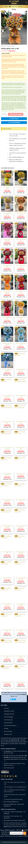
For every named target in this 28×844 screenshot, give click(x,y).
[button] (6, 6)
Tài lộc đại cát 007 (21, 473)
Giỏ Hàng (6, 728)
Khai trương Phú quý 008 (21, 318)
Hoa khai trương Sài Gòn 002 (7, 604)
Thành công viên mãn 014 (21, 214)
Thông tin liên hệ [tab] (7, 128)
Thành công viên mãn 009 (21, 266)
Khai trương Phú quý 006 (21, 448)
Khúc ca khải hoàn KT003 (7, 188)
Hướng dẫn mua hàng (9, 711)
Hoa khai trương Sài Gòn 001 (20, 604)
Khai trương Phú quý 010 (21, 292)
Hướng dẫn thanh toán (9, 714)
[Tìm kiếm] (26, 2)
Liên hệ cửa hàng (8, 731)
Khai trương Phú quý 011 (21, 630)
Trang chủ (3, 46)
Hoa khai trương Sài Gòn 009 (7, 474)
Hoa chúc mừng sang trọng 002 (21, 578)
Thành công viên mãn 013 (21, 240)
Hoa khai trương (10, 46)
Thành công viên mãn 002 (7, 422)
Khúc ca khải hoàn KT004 (7, 214)
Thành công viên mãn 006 (21, 656)
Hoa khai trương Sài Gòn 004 (20, 552)
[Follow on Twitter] (7, 776)
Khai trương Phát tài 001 (20, 500)
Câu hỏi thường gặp (8, 716)
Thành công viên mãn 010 (7, 266)
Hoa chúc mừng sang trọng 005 (7, 526)
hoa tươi (13, 740)
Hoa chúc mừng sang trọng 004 (21, 526)
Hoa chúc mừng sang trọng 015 (7, 370)
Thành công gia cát (20, 682)
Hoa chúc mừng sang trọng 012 (7, 448)
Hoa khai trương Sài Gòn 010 (20, 370)
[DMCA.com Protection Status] (5, 771)
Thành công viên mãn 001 (21, 422)
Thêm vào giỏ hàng (15, 114)
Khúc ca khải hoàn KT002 (21, 188)
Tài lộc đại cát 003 (7, 577)
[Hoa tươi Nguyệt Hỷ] (14, 2)
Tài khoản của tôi (8, 734)
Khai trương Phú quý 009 (7, 318)
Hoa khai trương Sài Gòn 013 (7, 292)
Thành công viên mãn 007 (21, 344)
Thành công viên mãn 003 (21, 396)
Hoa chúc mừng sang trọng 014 (7, 396)
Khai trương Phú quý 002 (7, 552)
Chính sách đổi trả (8, 722)
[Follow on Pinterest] (16, 776)
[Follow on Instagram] (5, 776)
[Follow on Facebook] (2, 776)
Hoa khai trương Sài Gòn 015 (7, 240)
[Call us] (13, 776)
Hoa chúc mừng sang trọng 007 (7, 500)
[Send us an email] (10, 776)
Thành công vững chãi (7, 682)
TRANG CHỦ (14, 6)
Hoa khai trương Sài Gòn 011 (7, 344)
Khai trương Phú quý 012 (7, 630)
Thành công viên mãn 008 (7, 656)
